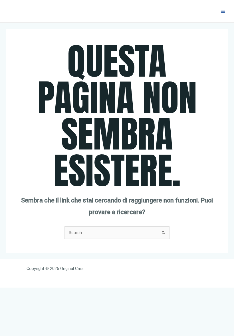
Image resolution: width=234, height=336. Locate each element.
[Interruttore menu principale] (223, 11)
